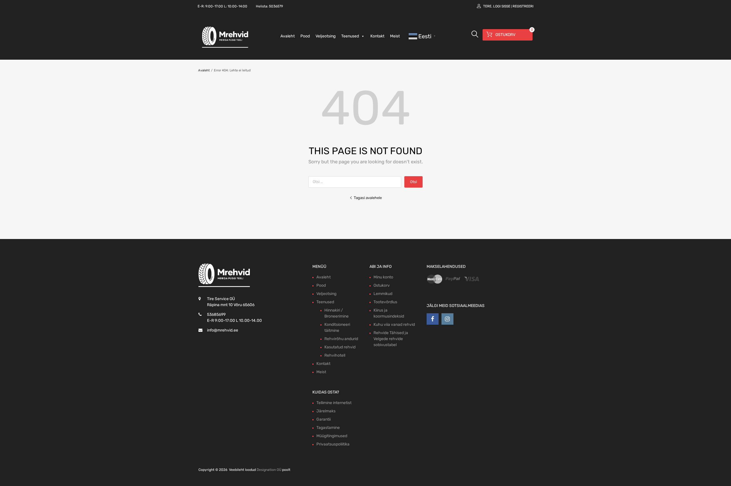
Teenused (350, 36)
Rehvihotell (334, 355)
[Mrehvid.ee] (224, 47)
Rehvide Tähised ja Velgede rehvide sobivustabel (390, 338)
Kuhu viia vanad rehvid (394, 324)
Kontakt (377, 36)
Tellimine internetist (334, 402)
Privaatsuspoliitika (333, 444)
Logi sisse (501, 6)
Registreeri (523, 6)
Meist (395, 36)
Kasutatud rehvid (340, 347)
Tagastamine (328, 427)
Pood (305, 36)
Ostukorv (381, 285)
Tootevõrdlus (385, 302)
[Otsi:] (356, 181)
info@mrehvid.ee (222, 330)
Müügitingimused (331, 435)
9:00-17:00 (214, 6)
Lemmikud (382, 293)
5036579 (276, 6)
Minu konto (383, 277)
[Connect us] (433, 319)
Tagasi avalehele (368, 198)
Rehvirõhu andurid (341, 338)
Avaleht (287, 36)
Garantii (323, 419)
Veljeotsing (326, 36)
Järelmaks (326, 411)
